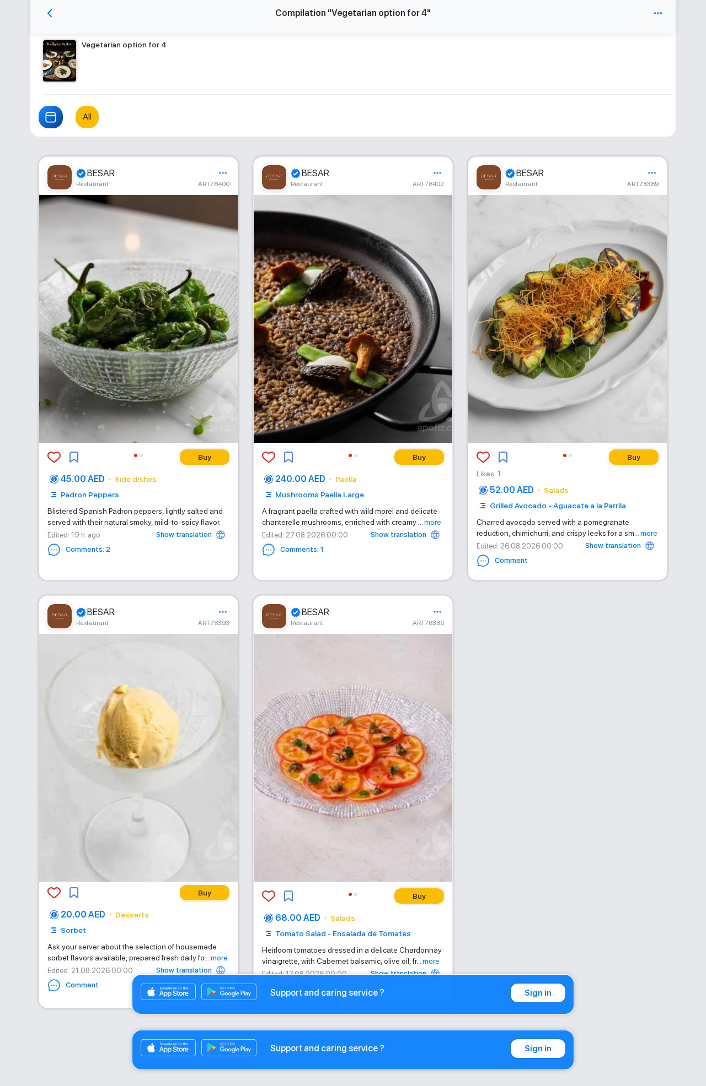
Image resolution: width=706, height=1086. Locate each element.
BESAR (101, 172)
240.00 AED (300, 479)
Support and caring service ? (327, 992)
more (432, 522)
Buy (204, 457)
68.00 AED (297, 918)
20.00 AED (83, 914)
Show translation (184, 534)
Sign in (538, 993)
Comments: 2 (88, 549)
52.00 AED (512, 490)
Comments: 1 (302, 549)
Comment (511, 560)
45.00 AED (83, 479)
